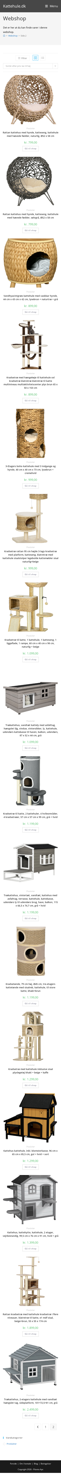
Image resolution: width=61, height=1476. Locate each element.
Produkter (30, 128)
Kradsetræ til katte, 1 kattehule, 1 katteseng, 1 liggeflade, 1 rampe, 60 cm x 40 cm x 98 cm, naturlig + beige (30, 643)
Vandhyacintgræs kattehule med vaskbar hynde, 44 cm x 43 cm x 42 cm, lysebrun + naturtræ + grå (30, 297)
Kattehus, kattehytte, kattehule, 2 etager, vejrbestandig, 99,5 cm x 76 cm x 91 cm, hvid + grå (30, 1234)
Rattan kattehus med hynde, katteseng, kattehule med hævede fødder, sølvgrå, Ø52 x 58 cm (30, 216)
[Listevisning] (42, 58)
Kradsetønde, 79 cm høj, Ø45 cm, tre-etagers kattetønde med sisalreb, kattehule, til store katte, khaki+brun (30, 987)
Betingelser (46, 1463)
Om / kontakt (25, 1463)
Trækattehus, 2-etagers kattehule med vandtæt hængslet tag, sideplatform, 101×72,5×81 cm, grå (30, 1401)
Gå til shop (30, 148)
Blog (36, 1463)
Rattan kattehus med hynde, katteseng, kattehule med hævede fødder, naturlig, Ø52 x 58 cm (30, 134)
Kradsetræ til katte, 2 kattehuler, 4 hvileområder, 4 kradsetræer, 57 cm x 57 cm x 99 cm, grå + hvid (30, 815)
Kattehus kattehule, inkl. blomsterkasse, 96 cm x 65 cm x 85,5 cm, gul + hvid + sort (30, 1152)
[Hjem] (4, 35)
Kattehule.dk (14, 6)
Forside (13, 1463)
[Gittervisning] (35, 58)
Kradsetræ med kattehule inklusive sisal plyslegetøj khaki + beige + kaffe (30, 1071)
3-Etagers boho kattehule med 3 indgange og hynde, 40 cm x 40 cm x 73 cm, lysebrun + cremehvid (31, 470)
